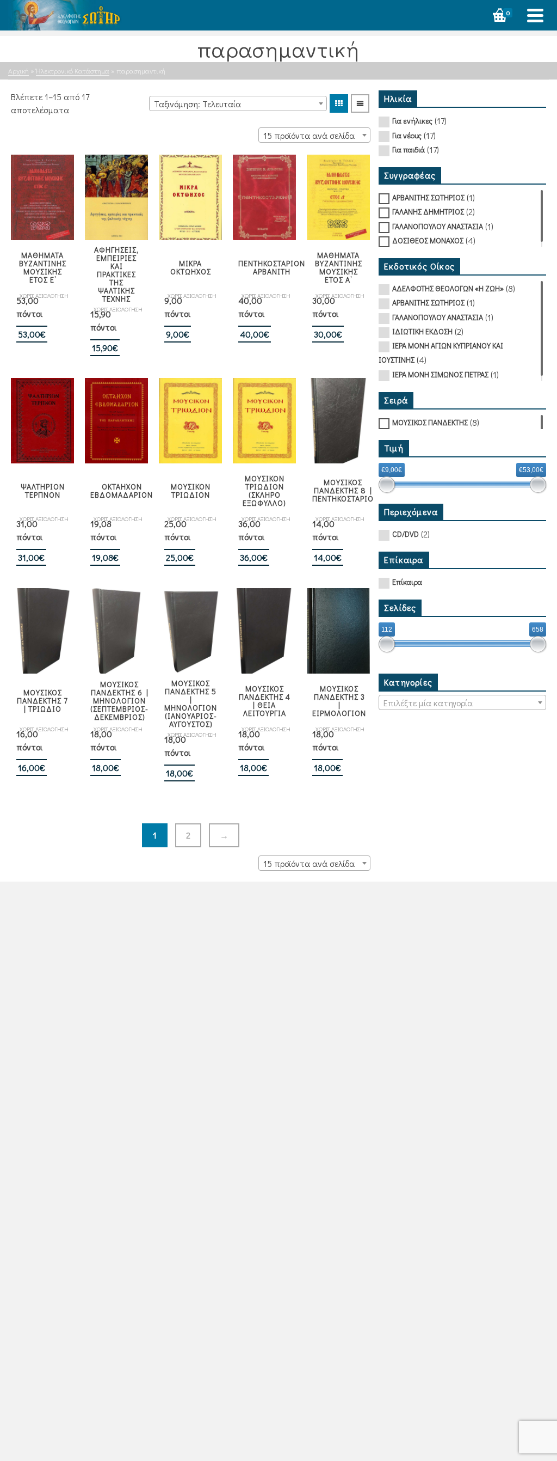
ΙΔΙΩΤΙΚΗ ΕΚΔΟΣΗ (422, 331)
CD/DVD (405, 534)
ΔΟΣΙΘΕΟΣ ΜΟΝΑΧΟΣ (427, 240)
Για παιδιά (408, 149)
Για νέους (407, 135)
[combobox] (238, 103)
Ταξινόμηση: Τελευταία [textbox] (197, 103)
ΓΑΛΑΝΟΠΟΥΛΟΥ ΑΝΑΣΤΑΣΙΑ (437, 226)
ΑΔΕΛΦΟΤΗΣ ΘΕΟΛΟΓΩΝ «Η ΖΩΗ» (448, 288)
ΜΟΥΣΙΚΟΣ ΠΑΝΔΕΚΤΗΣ (430, 422)
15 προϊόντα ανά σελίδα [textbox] (309, 135)
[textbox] (462, 703)
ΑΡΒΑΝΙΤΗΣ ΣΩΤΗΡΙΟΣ (428, 197)
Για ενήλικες (412, 120)
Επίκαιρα (407, 582)
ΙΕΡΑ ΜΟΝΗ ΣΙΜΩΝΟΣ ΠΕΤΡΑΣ (440, 374)
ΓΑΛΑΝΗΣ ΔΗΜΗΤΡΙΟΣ (428, 211)
